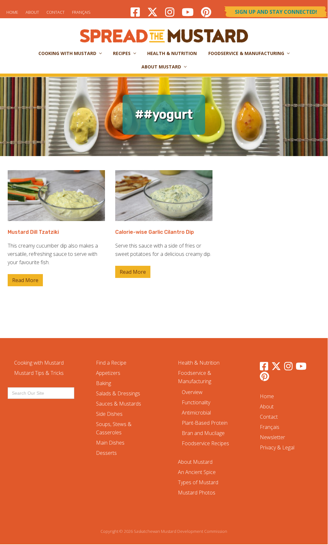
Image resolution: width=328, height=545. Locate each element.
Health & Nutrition (199, 362)
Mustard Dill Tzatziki (33, 232)
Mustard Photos (196, 492)
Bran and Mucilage (203, 433)
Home (12, 12)
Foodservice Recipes (205, 443)
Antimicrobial (196, 412)
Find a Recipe (111, 362)
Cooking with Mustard (39, 362)
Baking (103, 383)
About (32, 12)
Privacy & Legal (277, 447)
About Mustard (195, 461)
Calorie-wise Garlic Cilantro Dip (154, 232)
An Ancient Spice (197, 472)
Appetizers (108, 372)
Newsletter (272, 437)
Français (81, 12)
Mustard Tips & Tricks (39, 372)
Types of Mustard (198, 482)
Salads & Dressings (118, 393)
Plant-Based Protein (205, 422)
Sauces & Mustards (118, 403)
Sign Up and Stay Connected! (276, 11)
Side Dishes (109, 413)
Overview (192, 392)
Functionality (196, 402)
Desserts (106, 452)
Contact (55, 12)
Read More (25, 281)
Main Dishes (110, 442)
